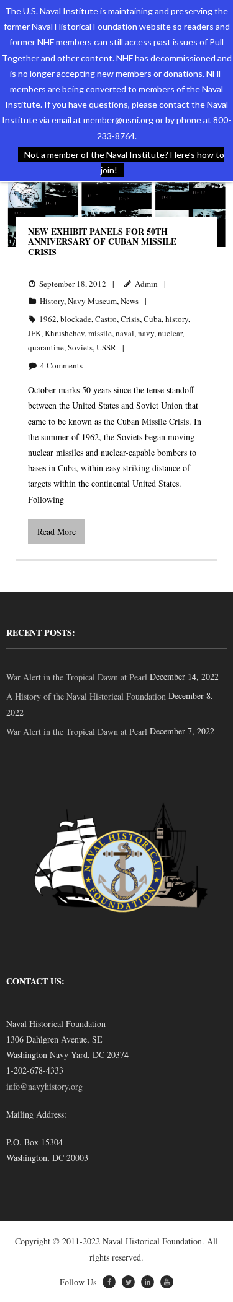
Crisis (130, 318)
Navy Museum (92, 300)
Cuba (153, 318)
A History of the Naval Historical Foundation (86, 696)
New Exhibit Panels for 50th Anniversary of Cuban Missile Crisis (102, 242)
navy (146, 333)
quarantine (46, 347)
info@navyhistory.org (44, 1086)
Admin (146, 283)
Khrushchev (65, 333)
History (52, 300)
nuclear (170, 333)
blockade (75, 318)
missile (100, 333)
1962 (48, 318)
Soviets (80, 347)
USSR (106, 347)
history (176, 318)
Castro (106, 318)
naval (125, 333)
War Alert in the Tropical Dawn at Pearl (76, 677)
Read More (56, 531)
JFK (34, 333)
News (130, 300)
